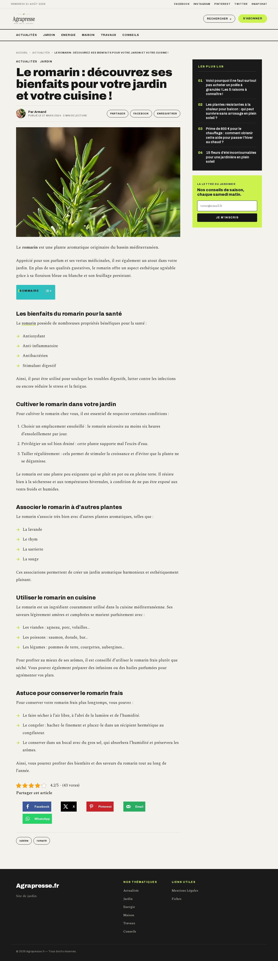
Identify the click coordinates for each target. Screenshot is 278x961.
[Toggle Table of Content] (46, 291)
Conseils (130, 35)
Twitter (241, 4)
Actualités (26, 35)
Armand (40, 112)
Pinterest (222, 4)
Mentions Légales (185, 890)
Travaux (108, 35)
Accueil (22, 52)
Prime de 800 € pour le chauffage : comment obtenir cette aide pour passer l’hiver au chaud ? (229, 135)
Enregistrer (167, 113)
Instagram (202, 4)
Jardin (49, 35)
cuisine (23, 840)
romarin (29, 323)
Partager (117, 113)
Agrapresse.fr (37, 885)
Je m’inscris (227, 217)
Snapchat (259, 4)
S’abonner (252, 18)
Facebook (182, 4)
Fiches (176, 898)
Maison (88, 35)
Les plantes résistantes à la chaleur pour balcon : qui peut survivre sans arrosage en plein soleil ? (231, 111)
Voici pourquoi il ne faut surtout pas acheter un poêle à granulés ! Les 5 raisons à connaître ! (231, 87)
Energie (68, 35)
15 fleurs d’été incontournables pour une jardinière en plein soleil (231, 157)
